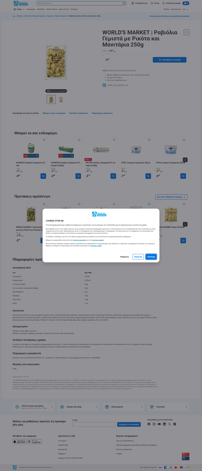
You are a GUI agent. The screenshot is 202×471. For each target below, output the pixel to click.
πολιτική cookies (98, 240)
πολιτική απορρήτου (79, 240)
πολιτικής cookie (95, 246)
